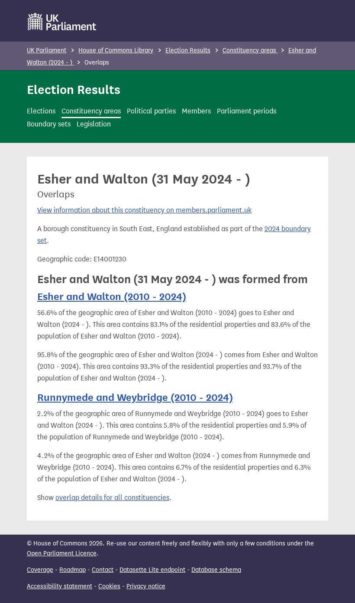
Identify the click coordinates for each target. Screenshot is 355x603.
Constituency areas (250, 50)
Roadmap (72, 570)
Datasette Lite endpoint (152, 570)
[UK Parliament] (62, 21)
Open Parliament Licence (62, 553)
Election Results (187, 50)
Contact (102, 570)
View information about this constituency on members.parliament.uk (144, 210)
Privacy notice (145, 586)
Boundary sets (49, 124)
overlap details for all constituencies (112, 497)
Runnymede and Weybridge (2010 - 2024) (135, 397)
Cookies (109, 586)
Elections (41, 111)
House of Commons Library (115, 50)
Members (196, 111)
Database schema (216, 570)
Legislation (94, 124)
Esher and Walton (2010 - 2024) (111, 296)
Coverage (40, 570)
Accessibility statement (59, 586)
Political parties (151, 111)
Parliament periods (246, 111)
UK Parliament (46, 50)
